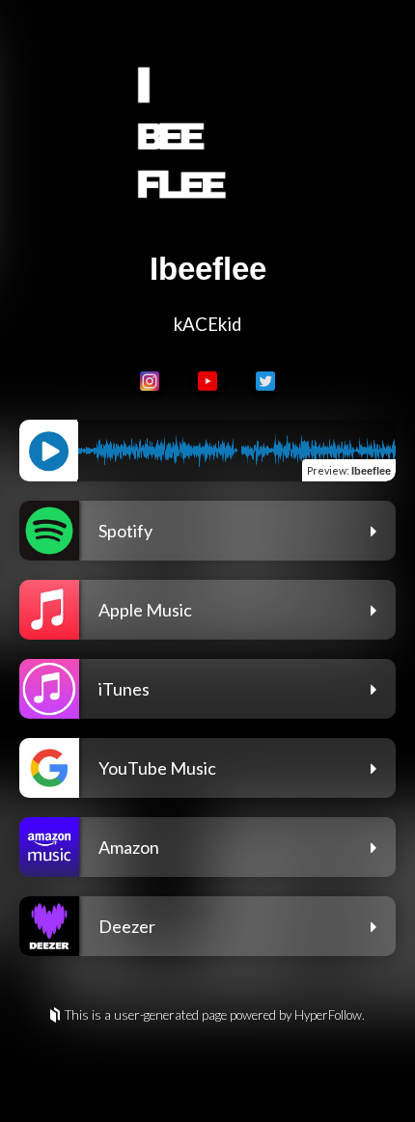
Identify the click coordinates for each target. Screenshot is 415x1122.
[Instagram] (149, 381)
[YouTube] (207, 381)
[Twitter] (265, 381)
